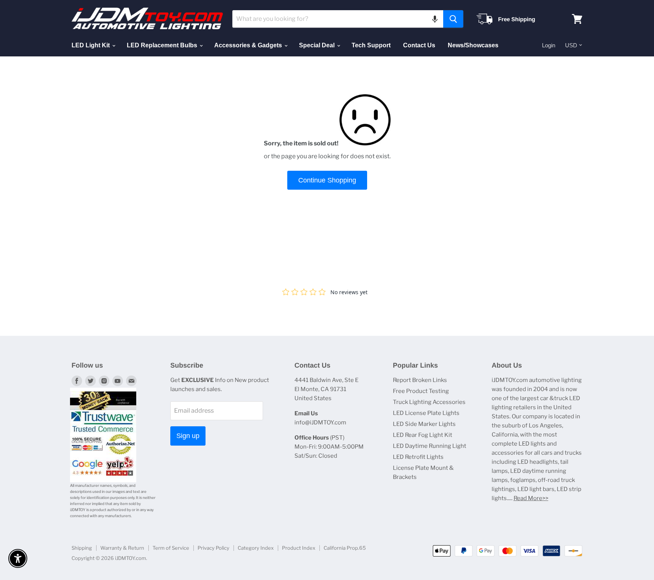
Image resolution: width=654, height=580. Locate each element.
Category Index (256, 548)
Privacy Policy (213, 548)
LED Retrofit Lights (418, 457)
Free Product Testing (421, 391)
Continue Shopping (327, 180)
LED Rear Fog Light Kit (422, 435)
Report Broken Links (420, 380)
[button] (434, 19)
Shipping (82, 548)
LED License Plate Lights (426, 413)
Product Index (298, 548)
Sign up (187, 436)
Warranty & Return (122, 548)
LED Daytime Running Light (429, 446)
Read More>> (531, 498)
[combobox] (337, 19)
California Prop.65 (345, 548)
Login (548, 45)
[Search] (453, 19)
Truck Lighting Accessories (429, 402)
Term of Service (171, 548)
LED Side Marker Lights (424, 424)
